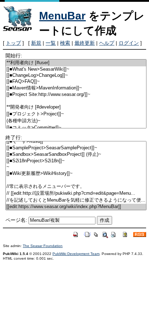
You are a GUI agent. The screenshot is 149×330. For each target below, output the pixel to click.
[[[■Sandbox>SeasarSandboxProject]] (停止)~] (76, 154)
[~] (76, 167)
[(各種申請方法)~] (76, 121)
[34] (76, 180)
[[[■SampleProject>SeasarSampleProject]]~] (76, 148)
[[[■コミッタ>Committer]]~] (76, 127)
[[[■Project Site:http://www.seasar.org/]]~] (76, 95)
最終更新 (84, 43)
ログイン (129, 43)
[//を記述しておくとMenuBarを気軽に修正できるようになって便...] (76, 200)
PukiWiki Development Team (75, 254)
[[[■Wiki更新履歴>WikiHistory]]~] (76, 173)
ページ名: (16, 220)
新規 (36, 43)
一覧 (51, 43)
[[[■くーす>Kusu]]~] (76, 141)
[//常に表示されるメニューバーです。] (76, 186)
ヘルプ (106, 43)
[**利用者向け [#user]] (76, 63)
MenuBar (62, 16)
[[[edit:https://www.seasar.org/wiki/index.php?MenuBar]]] (76, 207)
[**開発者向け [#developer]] (76, 107)
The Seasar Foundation (43, 246)
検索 (65, 43)
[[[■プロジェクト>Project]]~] (76, 114)
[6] (76, 101)
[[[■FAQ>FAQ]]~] (76, 82)
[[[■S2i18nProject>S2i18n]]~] (76, 161)
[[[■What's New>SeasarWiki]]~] (76, 69)
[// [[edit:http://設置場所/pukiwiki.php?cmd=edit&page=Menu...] (76, 193)
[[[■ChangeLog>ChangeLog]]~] (76, 75)
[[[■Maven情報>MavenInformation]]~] (76, 88)
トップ (13, 43)
